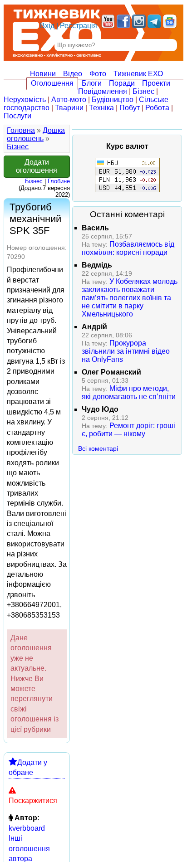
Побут (129, 108)
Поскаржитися (33, 800)
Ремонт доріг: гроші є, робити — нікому (128, 430)
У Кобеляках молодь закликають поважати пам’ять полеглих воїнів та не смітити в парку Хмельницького (129, 298)
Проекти (156, 83)
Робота (157, 108)
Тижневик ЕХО (138, 74)
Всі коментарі (98, 448)
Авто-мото (68, 99)
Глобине (59, 181)
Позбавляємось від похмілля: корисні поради (128, 248)
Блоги (92, 83)
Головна (21, 130)
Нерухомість (25, 99)
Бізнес (143, 91)
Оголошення (52, 83)
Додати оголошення (36, 166)
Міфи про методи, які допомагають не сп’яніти (129, 392)
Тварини (69, 108)
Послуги (17, 116)
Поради (122, 83)
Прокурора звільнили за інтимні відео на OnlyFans (126, 351)
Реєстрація (78, 25)
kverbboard (27, 828)
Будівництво (112, 99)
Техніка (101, 108)
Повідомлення (102, 91)
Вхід (47, 25)
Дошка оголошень (36, 134)
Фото (97, 74)
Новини (43, 74)
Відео (72, 74)
